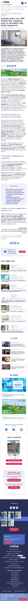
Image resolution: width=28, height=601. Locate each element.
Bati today (14, 563)
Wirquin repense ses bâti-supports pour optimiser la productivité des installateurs (12, 331)
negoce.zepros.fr (15, 574)
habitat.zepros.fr (15, 579)
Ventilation (4, 15)
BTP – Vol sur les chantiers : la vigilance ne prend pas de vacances (18, 367)
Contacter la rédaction (11, 555)
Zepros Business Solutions (14, 480)
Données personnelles (19, 591)
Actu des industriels (5, 13)
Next (21, 447)
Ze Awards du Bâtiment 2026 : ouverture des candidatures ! (13, 395)
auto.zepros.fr (15, 576)
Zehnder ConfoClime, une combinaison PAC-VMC (12, 202)
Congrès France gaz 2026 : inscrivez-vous (13, 418)
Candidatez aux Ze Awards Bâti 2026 (14, 567)
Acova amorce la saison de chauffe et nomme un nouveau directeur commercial (15, 194)
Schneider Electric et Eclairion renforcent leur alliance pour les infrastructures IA (13, 291)
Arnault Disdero (20, 28)
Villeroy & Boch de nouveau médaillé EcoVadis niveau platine (13, 271)
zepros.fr (15, 586)
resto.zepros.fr (15, 577)
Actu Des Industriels (10, 7)
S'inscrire (22, 251)
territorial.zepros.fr (15, 581)
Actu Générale (13, 275)
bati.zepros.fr (15, 572)
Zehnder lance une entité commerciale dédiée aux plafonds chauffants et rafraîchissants (15, 198)
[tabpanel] (14, 448)
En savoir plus (4, 599)
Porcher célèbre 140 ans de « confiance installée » (12, 312)
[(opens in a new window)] (15, 66)
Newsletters (22, 3)
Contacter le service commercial (10, 557)
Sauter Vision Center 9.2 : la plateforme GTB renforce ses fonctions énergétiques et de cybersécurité (13, 301)
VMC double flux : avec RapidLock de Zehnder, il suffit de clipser (14, 190)
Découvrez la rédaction (14, 553)
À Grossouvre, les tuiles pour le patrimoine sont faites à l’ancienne (18, 360)
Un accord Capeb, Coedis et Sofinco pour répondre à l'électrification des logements (18, 345)
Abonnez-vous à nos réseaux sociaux (14, 561)
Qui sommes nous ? (14, 549)
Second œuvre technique (16, 13)
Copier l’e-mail (20, 555)
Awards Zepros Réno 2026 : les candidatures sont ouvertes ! (13, 281)
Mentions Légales (7, 591)
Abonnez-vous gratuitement (14, 460)
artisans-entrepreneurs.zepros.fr (15, 583)
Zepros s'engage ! (14, 559)
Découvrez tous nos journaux (14, 463)
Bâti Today (14, 487)
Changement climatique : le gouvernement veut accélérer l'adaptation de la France (18, 352)
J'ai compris (23, 599)
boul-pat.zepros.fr (15, 585)
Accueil (2, 7)
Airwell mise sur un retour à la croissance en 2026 (13, 321)
